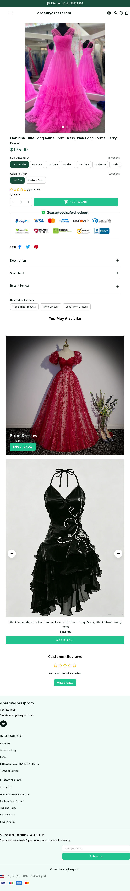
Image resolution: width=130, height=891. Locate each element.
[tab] (63, 127)
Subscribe (96, 856)
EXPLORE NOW (22, 447)
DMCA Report (38, 876)
